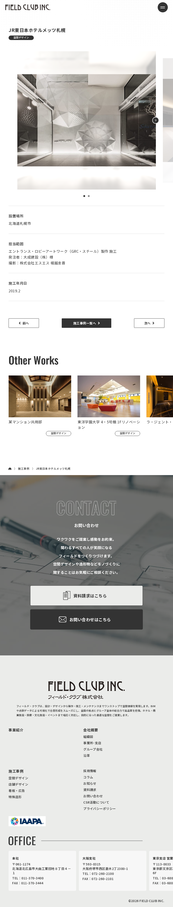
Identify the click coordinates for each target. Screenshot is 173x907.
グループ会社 (93, 749)
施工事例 (23, 468)
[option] (86, 120)
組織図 (88, 736)
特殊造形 (15, 797)
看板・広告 (17, 790)
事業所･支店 (92, 743)
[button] (155, 120)
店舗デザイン (18, 784)
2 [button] (88, 196)
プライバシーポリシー (99, 808)
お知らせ (89, 783)
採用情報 (89, 770)
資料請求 (89, 789)
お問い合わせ (93, 796)
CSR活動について (96, 802)
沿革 (86, 755)
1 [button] (84, 196)
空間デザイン (18, 778)
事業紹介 (16, 730)
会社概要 (90, 730)
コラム (88, 777)
